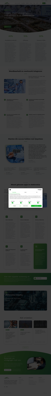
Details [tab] (25, 192)
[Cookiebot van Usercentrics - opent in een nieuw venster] (38, 189)
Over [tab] (36, 192)
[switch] (21, 202)
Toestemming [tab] (14, 192)
